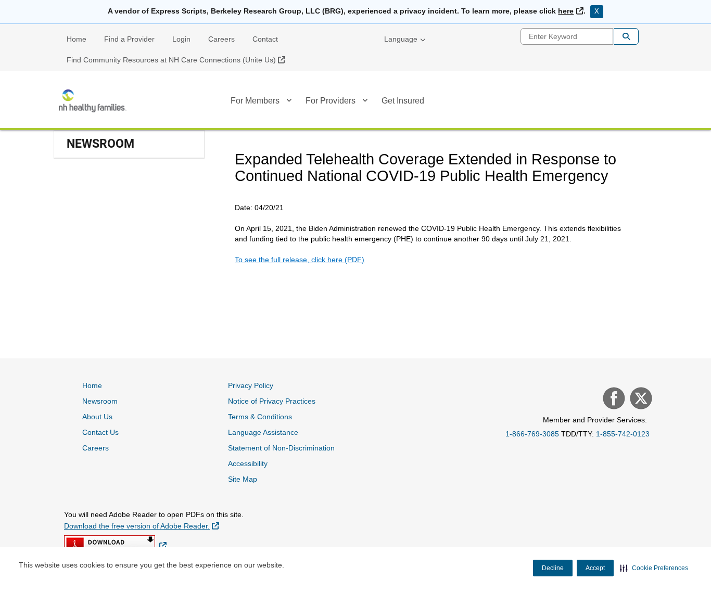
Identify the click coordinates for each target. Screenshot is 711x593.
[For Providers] (365, 102)
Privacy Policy (250, 385)
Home (76, 39)
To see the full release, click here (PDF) (299, 259)
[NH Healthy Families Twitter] (640, 399)
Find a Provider (129, 39)
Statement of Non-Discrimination (281, 448)
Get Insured (403, 100)
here (570, 11)
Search (626, 36)
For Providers (330, 100)
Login (181, 39)
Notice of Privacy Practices (271, 401)
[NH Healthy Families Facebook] (613, 399)
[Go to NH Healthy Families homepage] (93, 100)
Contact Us (100, 432)
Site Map (242, 479)
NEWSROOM (100, 144)
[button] (654, 568)
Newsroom (100, 401)
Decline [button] (553, 568)
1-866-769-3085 (532, 434)
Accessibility (248, 463)
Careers (221, 39)
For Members (255, 100)
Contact (265, 39)
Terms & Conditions (260, 416)
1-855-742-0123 (623, 434)
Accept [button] (595, 568)
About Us (97, 416)
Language (400, 39)
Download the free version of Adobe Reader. (141, 525)
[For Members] (289, 102)
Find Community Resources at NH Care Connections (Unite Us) (180, 59)
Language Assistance (263, 432)
